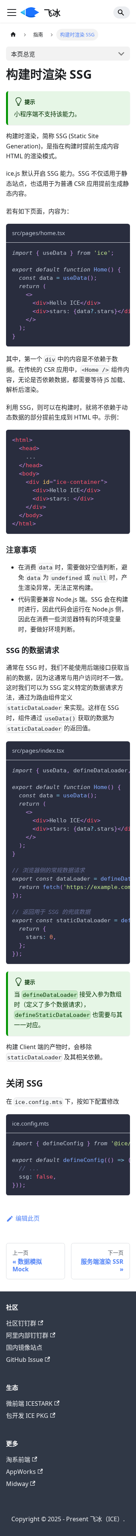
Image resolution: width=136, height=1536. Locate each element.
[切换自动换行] (106, 252)
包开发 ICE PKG (27, 1415)
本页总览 (23, 54)
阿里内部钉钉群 (27, 1335)
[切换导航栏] (11, 12)
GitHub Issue (24, 1359)
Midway (17, 1484)
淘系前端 (18, 1459)
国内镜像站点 (24, 1347)
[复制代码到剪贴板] (120, 252)
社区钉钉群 (21, 1323)
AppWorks (21, 1471)
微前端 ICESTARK (29, 1403)
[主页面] (13, 35)
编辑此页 (27, 1218)
